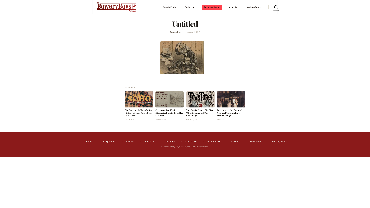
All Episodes (109, 141)
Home (89, 141)
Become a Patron (212, 7)
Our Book (170, 141)
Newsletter (255, 141)
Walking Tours (254, 7)
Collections (190, 7)
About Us (234, 7)
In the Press (213, 141)
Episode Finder (169, 7)
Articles (130, 141)
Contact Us (191, 141)
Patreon (235, 141)
